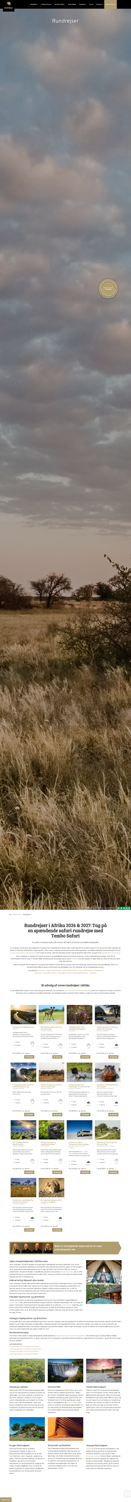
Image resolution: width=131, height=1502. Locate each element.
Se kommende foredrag (74, 761)
